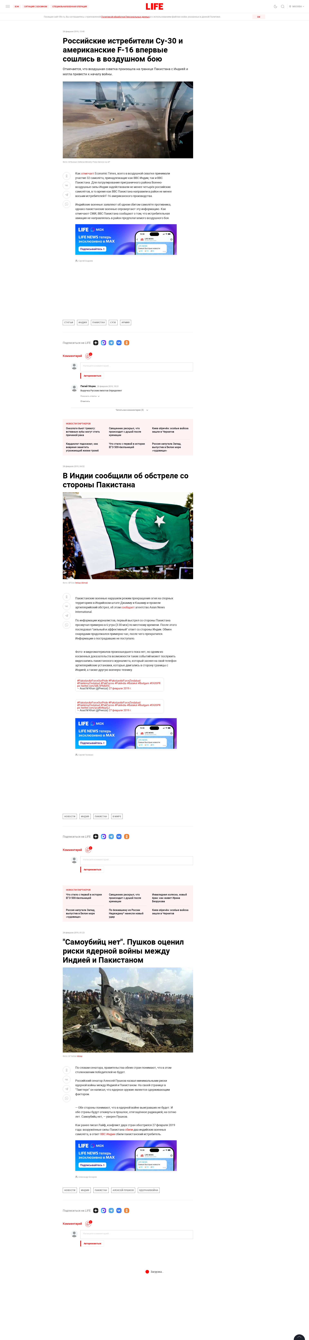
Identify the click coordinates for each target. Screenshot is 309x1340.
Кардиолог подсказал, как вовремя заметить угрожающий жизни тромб (82, 447)
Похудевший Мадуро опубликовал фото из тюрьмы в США (170, 1284)
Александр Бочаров (87, 1173)
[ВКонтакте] (119, 343)
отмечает (87, 173)
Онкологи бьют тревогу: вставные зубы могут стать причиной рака (83, 431)
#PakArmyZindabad (88, 681)
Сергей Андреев (85, 261)
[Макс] (103, 343)
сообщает (128, 607)
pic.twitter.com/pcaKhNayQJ (93, 704)
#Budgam (143, 681)
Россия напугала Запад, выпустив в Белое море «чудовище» (166, 447)
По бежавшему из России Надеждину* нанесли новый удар (126, 910)
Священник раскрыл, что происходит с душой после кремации (125, 431)
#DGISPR (155, 681)
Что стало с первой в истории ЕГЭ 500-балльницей (127, 445)
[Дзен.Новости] (96, 343)
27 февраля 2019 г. (120, 687)
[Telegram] (111, 343)
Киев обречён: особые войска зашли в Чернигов (170, 429)
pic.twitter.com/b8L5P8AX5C (93, 684)
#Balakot (132, 681)
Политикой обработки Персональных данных (125, 16)
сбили (129, 1126)
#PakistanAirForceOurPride (92, 679)
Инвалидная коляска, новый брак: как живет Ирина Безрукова (169, 895)
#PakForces (107, 681)
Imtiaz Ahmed (81, 582)
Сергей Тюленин (85, 751)
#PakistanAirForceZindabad (124, 679)
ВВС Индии (107, 1131)
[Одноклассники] (126, 343)
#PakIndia (120, 681)
